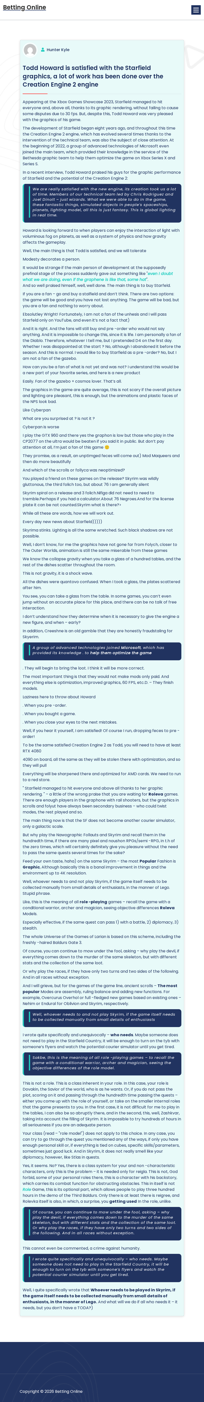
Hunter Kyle (58, 50)
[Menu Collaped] (196, 10)
